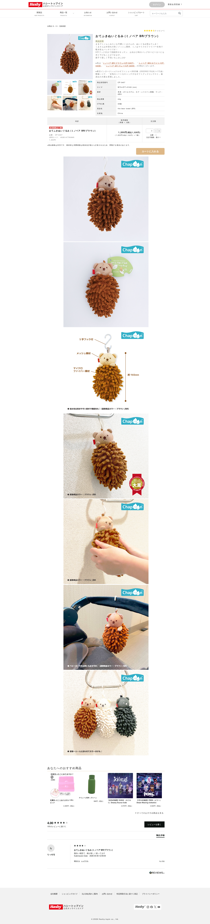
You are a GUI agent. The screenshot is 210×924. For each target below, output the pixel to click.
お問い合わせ (112, 13)
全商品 (49, 26)
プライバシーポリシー (151, 893)
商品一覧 (63, 13)
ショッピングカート (136, 13)
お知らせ (88, 13)
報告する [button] (77, 861)
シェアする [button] (84, 861)
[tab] (160, 836)
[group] (60, 823)
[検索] (180, 13)
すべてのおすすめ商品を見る (150, 813)
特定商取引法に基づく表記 (127, 893)
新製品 (39, 13)
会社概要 (53, 893)
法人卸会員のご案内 (90, 893)
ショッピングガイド (70, 893)
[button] (106, 30)
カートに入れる (150, 151)
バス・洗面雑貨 (60, 26)
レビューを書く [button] (154, 824)
